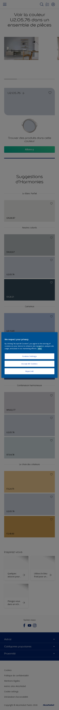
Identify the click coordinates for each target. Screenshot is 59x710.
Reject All (29, 371)
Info (40, 348)
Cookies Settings (29, 356)
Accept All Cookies (29, 363)
